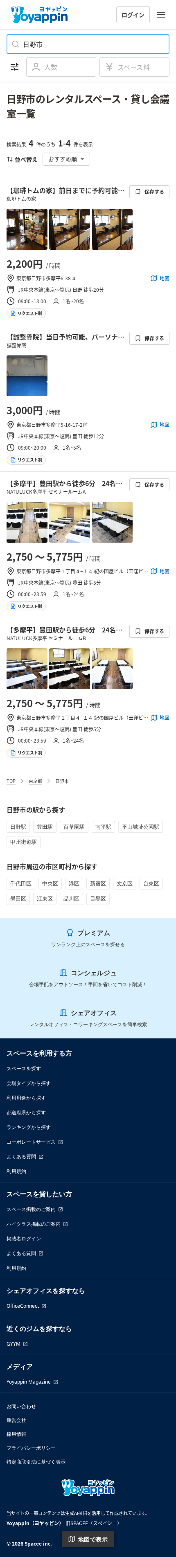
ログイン (133, 15)
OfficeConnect (23, 1305)
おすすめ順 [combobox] (62, 159)
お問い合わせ (21, 1406)
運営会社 (16, 1420)
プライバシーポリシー (31, 1447)
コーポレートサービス (31, 1141)
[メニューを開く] (161, 15)
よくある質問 (21, 1156)
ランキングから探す (29, 1127)
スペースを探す (24, 1068)
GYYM (13, 1343)
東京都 (35, 780)
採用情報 (16, 1434)
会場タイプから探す (29, 1083)
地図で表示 (93, 1539)
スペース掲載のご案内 (31, 1209)
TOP (11, 780)
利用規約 (16, 1171)
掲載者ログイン (24, 1238)
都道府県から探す (26, 1112)
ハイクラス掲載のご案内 (34, 1223)
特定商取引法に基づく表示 (36, 1461)
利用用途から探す (26, 1097)
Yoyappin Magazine (29, 1381)
